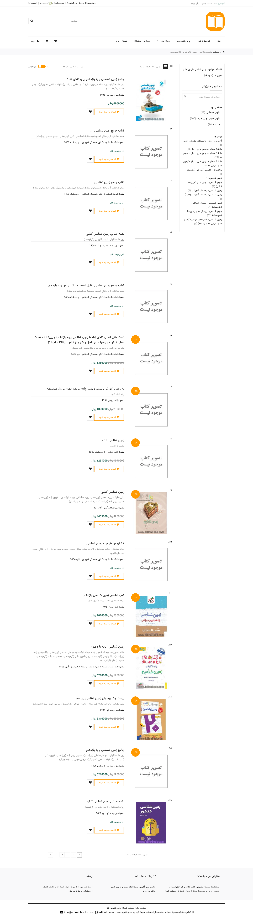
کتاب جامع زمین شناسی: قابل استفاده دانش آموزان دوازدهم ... (84, 285)
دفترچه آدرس (148, 891)
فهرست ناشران (203, 41)
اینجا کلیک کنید (51, 887)
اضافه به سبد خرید (107, 112)
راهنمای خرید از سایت (80, 891)
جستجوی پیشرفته (142, 41)
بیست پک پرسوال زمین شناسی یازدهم (100, 698)
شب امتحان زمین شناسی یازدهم (103, 595)
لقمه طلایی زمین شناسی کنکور (105, 233)
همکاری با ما (121, 41)
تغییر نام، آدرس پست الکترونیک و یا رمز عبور (133, 887)
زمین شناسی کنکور (112, 491)
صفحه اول (141, 908)
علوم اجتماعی (210, 112)
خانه (219, 41)
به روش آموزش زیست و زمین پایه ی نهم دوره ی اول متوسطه (85, 388)
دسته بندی (165, 41)
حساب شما (91, 3)
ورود (33, 41)
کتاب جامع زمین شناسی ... (107, 130)
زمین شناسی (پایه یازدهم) (107, 646)
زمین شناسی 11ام (113, 440)
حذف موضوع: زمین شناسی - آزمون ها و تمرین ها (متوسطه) (202, 72)
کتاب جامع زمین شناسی (109, 182)
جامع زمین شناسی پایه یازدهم (105, 750)
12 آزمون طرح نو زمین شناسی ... (103, 543)
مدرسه (214, 124)
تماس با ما (32, 3)
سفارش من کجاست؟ (75, 3)
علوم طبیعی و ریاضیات (205, 118)
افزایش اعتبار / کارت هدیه (52, 3)
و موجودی (33, 67)
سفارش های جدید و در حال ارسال (187, 887)
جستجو (216, 52)
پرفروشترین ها (183, 41)
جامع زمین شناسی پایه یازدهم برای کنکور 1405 (94, 79)
